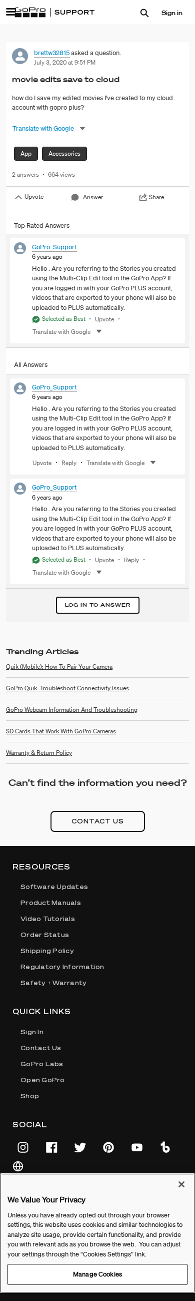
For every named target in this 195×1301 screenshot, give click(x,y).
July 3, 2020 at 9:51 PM (65, 62)
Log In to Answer (97, 605)
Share (156, 197)
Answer (93, 197)
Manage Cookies (97, 1274)
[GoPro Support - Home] (54, 13)
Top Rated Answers (42, 225)
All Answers (31, 364)
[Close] (181, 1184)
